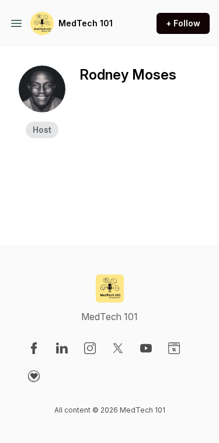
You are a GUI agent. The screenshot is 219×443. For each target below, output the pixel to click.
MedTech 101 (85, 23)
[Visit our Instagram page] (90, 348)
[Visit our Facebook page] (34, 348)
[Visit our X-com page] (118, 348)
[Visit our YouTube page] (146, 348)
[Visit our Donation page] (34, 376)
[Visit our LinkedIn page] (62, 348)
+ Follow (183, 23)
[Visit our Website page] (174, 348)
